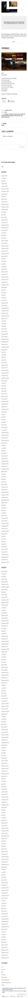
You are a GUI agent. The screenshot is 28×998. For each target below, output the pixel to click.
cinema (15, 114)
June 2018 (3, 386)
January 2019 (4, 368)
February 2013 (4, 549)
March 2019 (4, 362)
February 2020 (4, 334)
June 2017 (3, 417)
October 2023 (4, 230)
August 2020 (4, 318)
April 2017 (3, 422)
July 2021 (3, 290)
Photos (3, 985)
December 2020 (5, 308)
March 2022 (4, 269)
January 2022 (4, 274)
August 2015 (4, 471)
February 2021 (4, 303)
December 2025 (5, 189)
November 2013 (4, 526)
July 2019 (3, 352)
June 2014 (3, 508)
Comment (21, 146)
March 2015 (4, 484)
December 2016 (4, 432)
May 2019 (3, 357)
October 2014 (4, 497)
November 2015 (4, 464)
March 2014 (4, 515)
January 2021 (4, 305)
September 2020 (5, 316)
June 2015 (3, 477)
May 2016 (3, 451)
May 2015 (3, 479)
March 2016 (4, 453)
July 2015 (3, 474)
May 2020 (3, 326)
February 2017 (4, 427)
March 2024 (4, 217)
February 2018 (4, 396)
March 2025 (4, 199)
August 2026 (4, 176)
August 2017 (4, 412)
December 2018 (4, 370)
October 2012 (4, 560)
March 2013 (4, 547)
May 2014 (3, 510)
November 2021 (4, 279)
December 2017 (4, 401)
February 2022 (4, 272)
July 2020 (3, 321)
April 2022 (3, 266)
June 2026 (3, 178)
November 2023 (4, 228)
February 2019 (4, 365)
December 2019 (4, 339)
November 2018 (4, 373)
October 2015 (4, 466)
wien (8, 117)
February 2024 (4, 220)
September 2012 (5, 562)
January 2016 (4, 458)
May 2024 (3, 215)
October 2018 (4, 375)
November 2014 (4, 495)
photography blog (5, 980)
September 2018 (5, 378)
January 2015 (4, 490)
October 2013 (4, 528)
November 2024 (5, 207)
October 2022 (4, 251)
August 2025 (4, 194)
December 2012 (4, 554)
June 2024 (3, 212)
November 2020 (5, 311)
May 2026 (3, 181)
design (22, 114)
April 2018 (3, 391)
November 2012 (4, 557)
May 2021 (3, 295)
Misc (6, 112)
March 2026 (4, 183)
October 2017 (4, 407)
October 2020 (4, 313)
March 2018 (4, 394)
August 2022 (4, 256)
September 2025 (5, 191)
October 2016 (4, 438)
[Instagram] (2, 166)
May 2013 (3, 541)
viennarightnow (14, 22)
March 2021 (4, 300)
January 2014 (4, 521)
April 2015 (3, 482)
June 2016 (3, 448)
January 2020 (4, 337)
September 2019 (5, 347)
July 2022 (3, 259)
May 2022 (3, 264)
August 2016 (4, 443)
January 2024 (4, 222)
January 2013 (4, 552)
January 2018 (4, 399)
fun (2, 967)
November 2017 (4, 404)
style (19, 115)
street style (16, 115)
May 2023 (3, 235)
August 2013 (4, 534)
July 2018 (3, 383)
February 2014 (4, 518)
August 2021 (4, 287)
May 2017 (3, 420)
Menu (13, 42)
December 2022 (5, 246)
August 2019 (4, 349)
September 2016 (5, 440)
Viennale (4, 123)
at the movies (11, 114)
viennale (5, 117)
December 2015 (4, 461)
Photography (11, 115)
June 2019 (3, 355)
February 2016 (4, 456)
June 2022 (3, 261)
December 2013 (4, 523)
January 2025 (4, 202)
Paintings (3, 975)
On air (2, 125)
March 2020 (4, 331)
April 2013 (3, 544)
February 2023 (4, 241)
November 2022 (4, 248)
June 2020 (3, 324)
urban (22, 115)
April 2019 (3, 360)
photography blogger (6, 982)
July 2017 (3, 414)
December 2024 (5, 204)
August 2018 (4, 381)
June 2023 (3, 233)
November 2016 (4, 435)
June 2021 (3, 292)
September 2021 (5, 285)
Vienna (2, 117)
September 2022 (5, 254)
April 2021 (3, 298)
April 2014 (3, 513)
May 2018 (3, 388)
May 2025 (3, 196)
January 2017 (4, 430)
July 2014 (3, 505)
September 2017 (5, 409)
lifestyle (3, 969)
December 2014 (4, 492)
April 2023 (3, 238)
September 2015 (5, 469)
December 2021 (4, 277)
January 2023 (4, 243)
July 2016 (3, 445)
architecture (6, 114)
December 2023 (5, 225)
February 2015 (4, 487)
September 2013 (5, 531)
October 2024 (4, 209)
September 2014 (5, 500)
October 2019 (4, 344)
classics (18, 114)
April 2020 (3, 329)
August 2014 (4, 503)
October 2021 (4, 282)
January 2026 (4, 186)
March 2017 (4, 425)
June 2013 (3, 539)
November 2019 (4, 342)
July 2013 (3, 536)
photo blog (6, 115)
